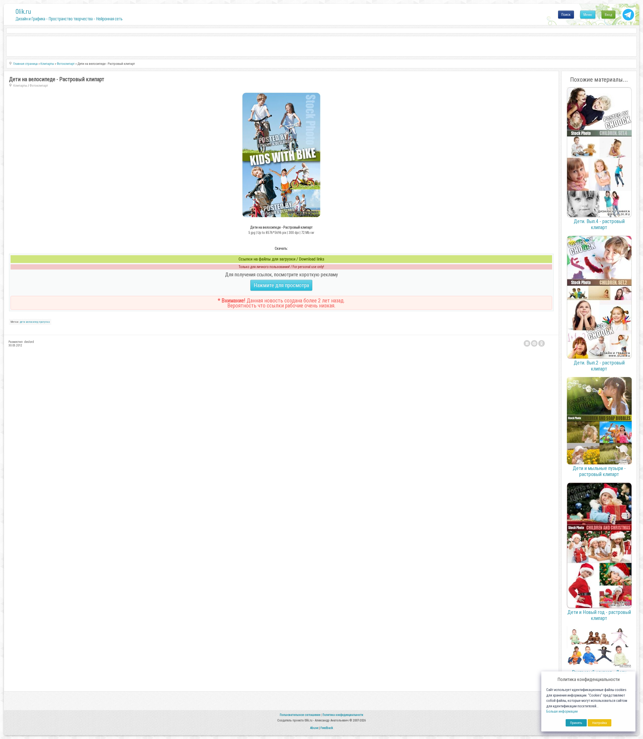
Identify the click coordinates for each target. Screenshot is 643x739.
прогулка (44, 322)
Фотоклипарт (39, 85)
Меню (587, 15)
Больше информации (562, 711)
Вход (608, 15)
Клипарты (20, 85)
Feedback (326, 728)
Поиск (566, 15)
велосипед (32, 322)
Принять (576, 723)
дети (22, 322)
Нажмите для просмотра (281, 285)
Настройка (599, 723)
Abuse (314, 728)
